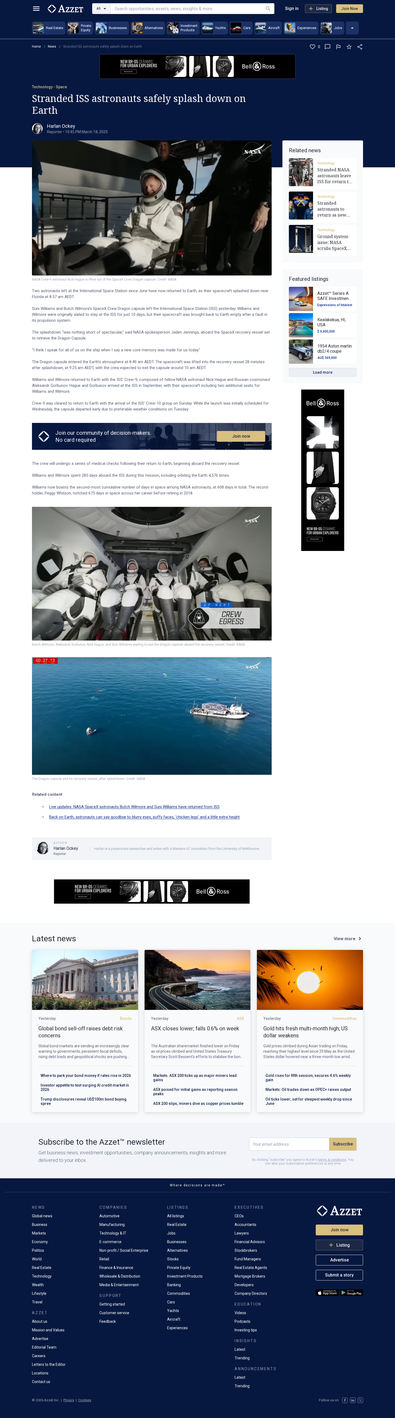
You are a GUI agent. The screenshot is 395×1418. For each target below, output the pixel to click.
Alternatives (177, 1250)
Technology (326, 163)
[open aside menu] (36, 8)
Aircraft (173, 1319)
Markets (39, 1233)
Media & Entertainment (119, 1285)
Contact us (41, 1382)
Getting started (112, 1304)
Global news (42, 1216)
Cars (171, 1302)
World (37, 1259)
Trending (242, 1358)
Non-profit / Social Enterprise (123, 1250)
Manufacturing (112, 1224)
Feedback (107, 1321)
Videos (240, 1313)
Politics (38, 1250)
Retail (104, 1259)
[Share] (360, 47)
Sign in (292, 8)
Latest (240, 1349)
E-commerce (110, 1242)
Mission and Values (48, 1330)
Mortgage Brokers (250, 1276)
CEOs (239, 1216)
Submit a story (339, 1275)
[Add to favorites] (349, 47)
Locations (40, 1373)
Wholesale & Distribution (119, 1276)
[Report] (338, 47)
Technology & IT (112, 1233)
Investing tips (246, 1330)
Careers (38, 1356)
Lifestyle (39, 1293)
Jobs (171, 1233)
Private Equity (179, 1267)
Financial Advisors (250, 1242)
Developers (244, 1285)
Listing (322, 8)
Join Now (349, 8)
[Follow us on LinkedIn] (353, 1400)
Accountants (245, 1224)
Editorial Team (44, 1347)
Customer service (114, 1313)
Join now (241, 436)
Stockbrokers (246, 1250)
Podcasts (242, 1321)
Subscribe (343, 1144)
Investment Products (185, 1276)
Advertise (40, 1338)
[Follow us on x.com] (360, 1400)
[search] (268, 8)
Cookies (84, 1400)
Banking (174, 1285)
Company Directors (251, 1293)
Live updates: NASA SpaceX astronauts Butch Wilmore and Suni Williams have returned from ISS (134, 806)
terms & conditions (332, 1160)
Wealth (38, 1285)
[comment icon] (327, 47)
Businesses (176, 1242)
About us (39, 1321)
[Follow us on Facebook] (345, 1400)
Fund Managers (248, 1259)
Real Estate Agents (251, 1267)
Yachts (173, 1311)
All (98, 8)
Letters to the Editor (49, 1364)
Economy (40, 1242)
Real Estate (41, 1267)
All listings (175, 1216)
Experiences (177, 1328)
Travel (37, 1302)
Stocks (173, 1259)
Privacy (68, 1400)
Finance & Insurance (116, 1267)
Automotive (109, 1216)
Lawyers (242, 1233)
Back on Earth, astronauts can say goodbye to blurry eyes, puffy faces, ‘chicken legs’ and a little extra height (144, 817)
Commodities (178, 1293)
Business (39, 1224)
